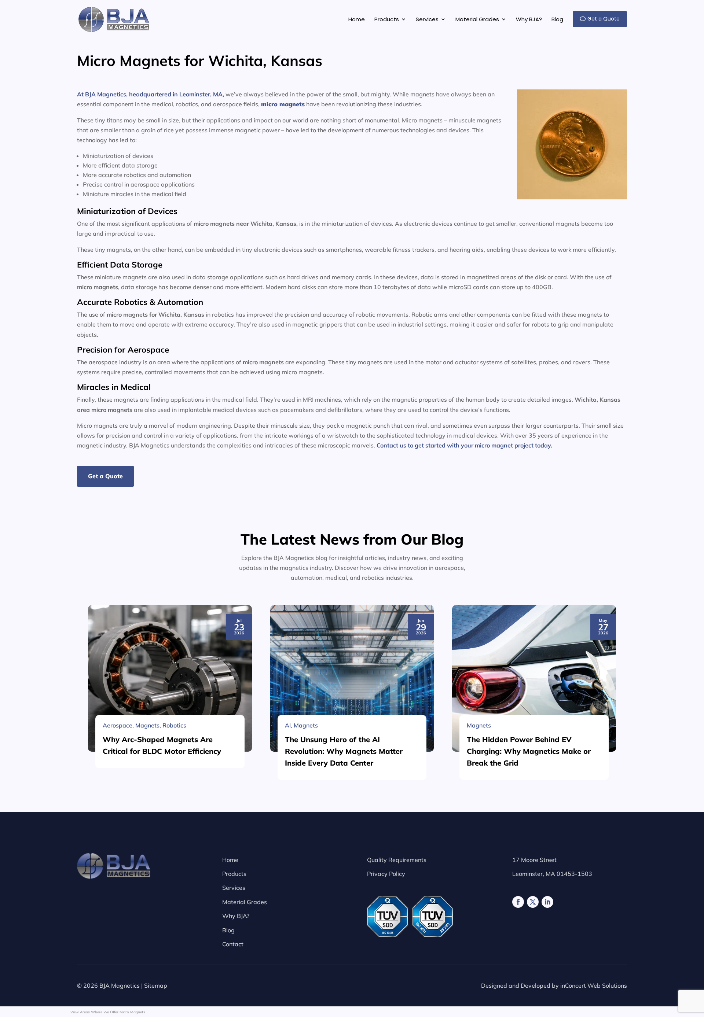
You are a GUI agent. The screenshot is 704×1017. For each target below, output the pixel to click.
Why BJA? (235, 916)
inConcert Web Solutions (593, 985)
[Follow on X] (533, 902)
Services (233, 887)
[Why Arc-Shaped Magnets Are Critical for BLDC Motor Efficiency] (170, 678)
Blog (228, 930)
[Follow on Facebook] (518, 902)
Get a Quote (105, 476)
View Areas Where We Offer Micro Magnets (107, 1012)
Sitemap (155, 985)
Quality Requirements (396, 859)
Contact (232, 944)
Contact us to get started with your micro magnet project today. (464, 445)
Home (230, 859)
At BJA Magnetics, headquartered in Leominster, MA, (150, 94)
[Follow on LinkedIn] (547, 902)
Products (234, 873)
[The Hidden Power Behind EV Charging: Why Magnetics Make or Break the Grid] (534, 678)
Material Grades (244, 902)
